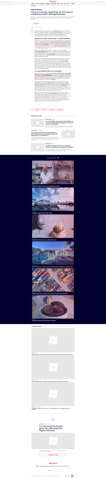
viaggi (68, 3)
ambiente (33, 3)
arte (69, 5)
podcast (73, 3)
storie (65, 3)
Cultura (33, 406)
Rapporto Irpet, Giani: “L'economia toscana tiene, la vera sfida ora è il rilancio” (50, 293)
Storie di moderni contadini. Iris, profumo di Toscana (44, 240)
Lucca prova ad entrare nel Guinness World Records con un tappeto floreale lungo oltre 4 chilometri (44, 134)
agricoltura (37, 109)
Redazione (53, 119)
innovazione (48, 3)
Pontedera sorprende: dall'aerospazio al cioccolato (44, 320)
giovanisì (50, 5)
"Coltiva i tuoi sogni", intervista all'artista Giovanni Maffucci (46, 186)
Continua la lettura (53, 454)
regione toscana (51, 109)
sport (67, 5)
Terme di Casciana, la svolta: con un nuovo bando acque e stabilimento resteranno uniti (52, 266)
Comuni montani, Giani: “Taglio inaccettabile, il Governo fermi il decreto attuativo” (50, 381)
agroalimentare (44, 5)
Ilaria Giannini (36, 23)
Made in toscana (53, 3)
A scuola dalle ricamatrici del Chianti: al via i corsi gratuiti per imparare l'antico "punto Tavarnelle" (59, 122)
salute (61, 3)
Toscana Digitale (39, 5)
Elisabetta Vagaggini (38, 406)
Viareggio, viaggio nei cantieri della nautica (42, 213)
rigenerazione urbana (63, 5)
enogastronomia (42, 3)
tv (70, 3)
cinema (48, 5)
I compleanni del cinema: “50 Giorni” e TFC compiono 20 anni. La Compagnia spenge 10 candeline (51, 409)
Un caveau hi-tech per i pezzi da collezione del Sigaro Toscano (51, 428)
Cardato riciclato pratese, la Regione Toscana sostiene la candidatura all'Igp (59, 146)
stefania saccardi (60, 109)
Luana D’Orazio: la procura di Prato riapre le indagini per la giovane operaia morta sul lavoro (52, 354)
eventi (59, 5)
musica (58, 3)
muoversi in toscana (55, 5)
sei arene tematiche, (51, 53)
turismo (71, 5)
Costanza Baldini (40, 130)
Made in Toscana (36, 9)
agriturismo (44, 109)
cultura (37, 3)
